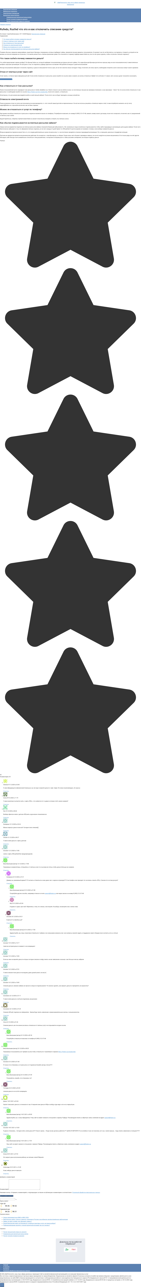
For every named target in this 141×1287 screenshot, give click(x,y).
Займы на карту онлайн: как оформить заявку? (17, 1221)
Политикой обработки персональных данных (86, 1192)
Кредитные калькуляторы (11, 15)
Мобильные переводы (10, 11)
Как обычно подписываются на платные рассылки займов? (21, 49)
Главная (5, 1265)
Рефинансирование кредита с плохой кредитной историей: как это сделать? (26, 1225)
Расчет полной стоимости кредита (17, 19)
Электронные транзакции (11, 13)
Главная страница (5, 24)
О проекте (6, 1267)
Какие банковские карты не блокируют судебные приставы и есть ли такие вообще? (29, 1223)
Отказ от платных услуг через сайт (13, 41)
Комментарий (4, 1189)
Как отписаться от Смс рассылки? (13, 43)
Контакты (6, 1269)
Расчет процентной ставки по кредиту (18, 21)
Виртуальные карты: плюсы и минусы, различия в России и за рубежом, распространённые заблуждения (35, 1219)
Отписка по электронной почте (12, 45)
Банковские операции (10, 9)
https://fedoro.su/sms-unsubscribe (37, 92)
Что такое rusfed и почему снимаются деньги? (17, 39)
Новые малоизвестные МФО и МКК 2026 (16, 1217)
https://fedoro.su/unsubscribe (67, 1052)
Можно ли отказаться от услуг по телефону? (16, 47)
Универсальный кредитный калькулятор (19, 17)
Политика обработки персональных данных (16, 1271)
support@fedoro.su (50, 893)
